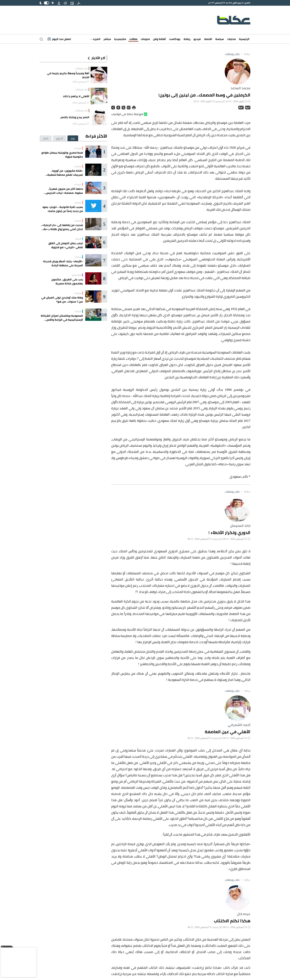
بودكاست (174, 38)
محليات (231, 38)
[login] (59, 3)
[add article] (72, 3)
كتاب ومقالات (232, 54)
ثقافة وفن (159, 38)
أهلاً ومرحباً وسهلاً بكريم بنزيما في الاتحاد (68, 75)
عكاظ (245, 54)
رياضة (187, 38)
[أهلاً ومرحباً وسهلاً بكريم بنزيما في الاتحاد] (99, 75)
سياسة (219, 38)
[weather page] (65, 3)
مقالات (133, 38)
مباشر (107, 38)
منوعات (145, 38)
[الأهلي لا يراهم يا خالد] (99, 96)
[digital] (78, 3)
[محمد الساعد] (237, 70)
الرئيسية (244, 38)
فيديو (197, 38)
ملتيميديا (120, 38)
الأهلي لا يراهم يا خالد (76, 96)
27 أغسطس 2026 (80, 81)
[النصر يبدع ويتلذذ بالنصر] (99, 117)
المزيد (96, 38)
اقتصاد (208, 38)
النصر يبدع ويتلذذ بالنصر (74, 117)
